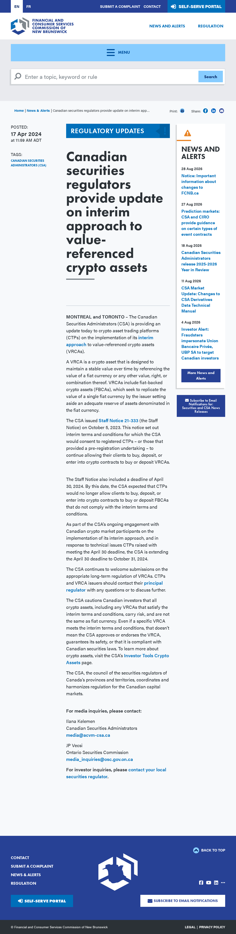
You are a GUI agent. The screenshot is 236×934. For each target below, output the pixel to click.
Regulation (210, 26)
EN (16, 6)
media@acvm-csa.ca (88, 734)
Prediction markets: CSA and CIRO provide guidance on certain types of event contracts (200, 222)
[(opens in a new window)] (205, 111)
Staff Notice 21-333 (118, 420)
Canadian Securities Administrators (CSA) (28, 163)
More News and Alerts (201, 375)
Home (19, 110)
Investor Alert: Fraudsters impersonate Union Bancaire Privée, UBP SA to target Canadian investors (200, 343)
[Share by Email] (221, 111)
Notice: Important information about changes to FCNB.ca (198, 184)
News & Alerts (38, 110)
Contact (152, 6)
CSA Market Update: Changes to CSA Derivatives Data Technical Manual (200, 299)
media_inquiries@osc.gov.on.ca (99, 759)
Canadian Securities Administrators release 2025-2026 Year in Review (201, 260)
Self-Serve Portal (200, 6)
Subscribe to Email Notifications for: (201, 406)
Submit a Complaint (120, 6)
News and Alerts (167, 26)
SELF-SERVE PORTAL (45, 901)
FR (28, 6)
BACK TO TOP (212, 850)
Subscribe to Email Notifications (186, 900)
